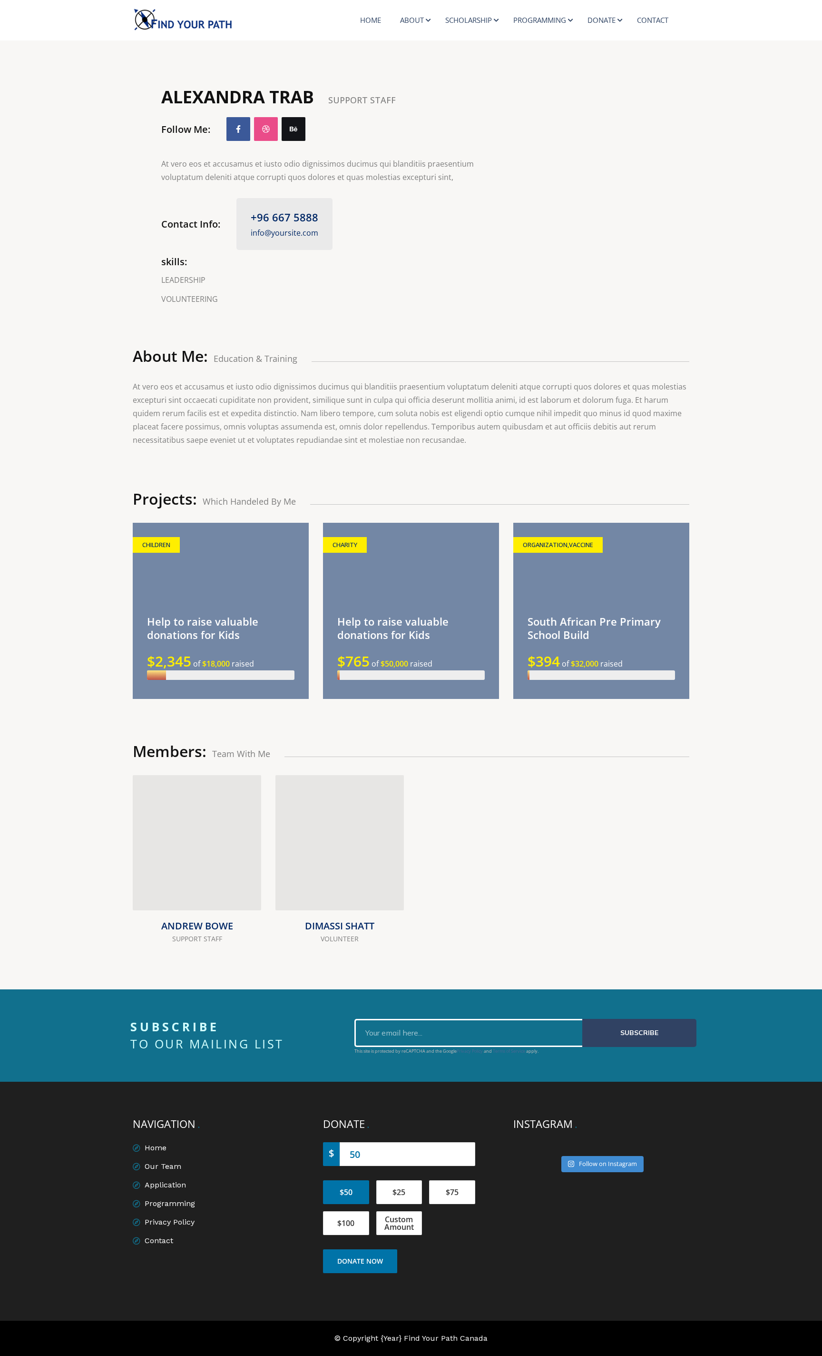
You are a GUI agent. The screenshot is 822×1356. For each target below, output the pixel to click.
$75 (452, 1192)
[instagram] (242, 891)
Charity (345, 544)
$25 (398, 1192)
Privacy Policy (470, 1051)
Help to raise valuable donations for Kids (202, 628)
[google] (384, 891)
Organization (545, 544)
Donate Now (360, 1261)
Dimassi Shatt (339, 925)
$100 (345, 1223)
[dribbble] (266, 129)
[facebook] (238, 129)
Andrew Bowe (197, 925)
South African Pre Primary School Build (594, 628)
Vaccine (581, 544)
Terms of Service (509, 1051)
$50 (346, 1192)
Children (156, 544)
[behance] (293, 129)
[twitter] (242, 868)
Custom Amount (399, 1223)
